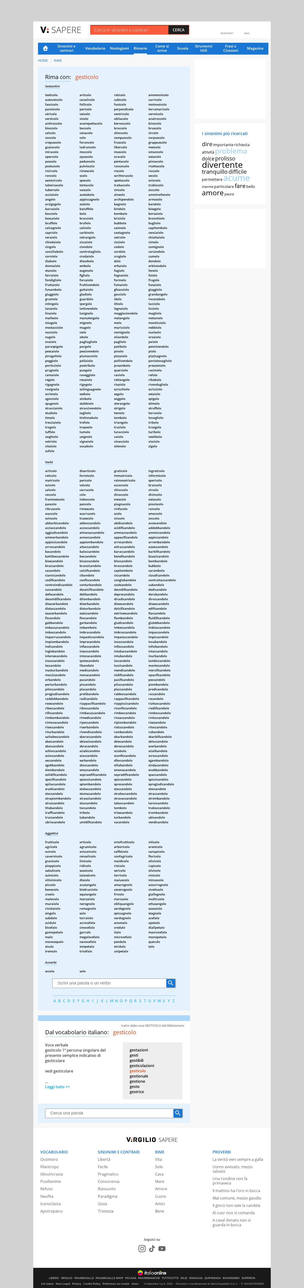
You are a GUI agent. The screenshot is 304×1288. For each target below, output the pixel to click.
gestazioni (139, 1050)
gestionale (139, 1076)
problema (231, 151)
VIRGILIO (66, 1278)
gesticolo (138, 1070)
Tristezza (106, 1211)
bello (250, 186)
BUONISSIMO (231, 1278)
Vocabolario (95, 48)
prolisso (225, 158)
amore (213, 192)
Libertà (104, 1159)
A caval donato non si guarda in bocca (232, 1222)
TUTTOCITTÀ (170, 1278)
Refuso (46, 1188)
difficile (237, 171)
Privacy (76, 1283)
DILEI (183, 1278)
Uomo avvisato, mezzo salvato (233, 1169)
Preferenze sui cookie (116, 1283)
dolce (208, 158)
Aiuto (135, 1283)
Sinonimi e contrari (66, 48)
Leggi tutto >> (57, 1086)
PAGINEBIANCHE (149, 1278)
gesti (134, 1055)
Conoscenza (108, 1181)
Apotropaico (51, 1211)
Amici (160, 1203)
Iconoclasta (50, 1203)
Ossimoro (49, 1159)
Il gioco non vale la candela (236, 1205)
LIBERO (54, 1278)
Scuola (182, 48)
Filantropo (49, 1166)
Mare (159, 1181)
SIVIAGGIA (196, 1278)
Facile (103, 1166)
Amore (161, 1188)
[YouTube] (162, 1249)
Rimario (140, 48)
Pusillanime (50, 1181)
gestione (137, 1081)
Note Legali (63, 1283)
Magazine (255, 48)
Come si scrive (162, 48)
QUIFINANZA (212, 1278)
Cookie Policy (91, 1283)
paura (229, 194)
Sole (159, 1166)
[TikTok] (152, 1249)
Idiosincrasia (51, 1174)
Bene (159, 1211)
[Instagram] (142, 1249)
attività (208, 152)
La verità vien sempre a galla (238, 1159)
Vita (158, 1159)
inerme (208, 186)
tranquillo (215, 171)
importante (223, 144)
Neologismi (119, 48)
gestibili (136, 1060)
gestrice (137, 1091)
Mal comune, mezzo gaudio (237, 1198)
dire (207, 144)
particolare (224, 186)
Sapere (66, 29)
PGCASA (130, 1278)
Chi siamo (47, 1283)
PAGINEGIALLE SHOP (109, 1278)
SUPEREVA (248, 1278)
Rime (58, 60)
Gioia (102, 1203)
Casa (159, 1174)
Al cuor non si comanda (234, 1212)
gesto (135, 1086)
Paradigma (107, 1196)
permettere (212, 179)
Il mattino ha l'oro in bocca (236, 1190)
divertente (222, 164)
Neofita (46, 1196)
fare (240, 186)
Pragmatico (108, 1174)
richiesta (242, 144)
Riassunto (107, 1188)
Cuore (160, 1196)
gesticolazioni (142, 1065)
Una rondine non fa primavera (230, 1181)
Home (45, 49)
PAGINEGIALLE (84, 1278)
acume (236, 177)
